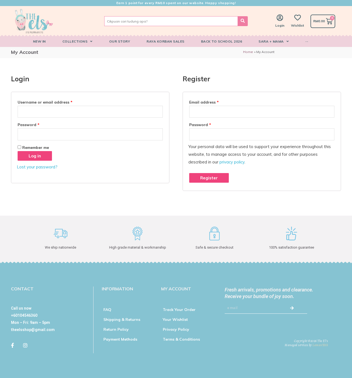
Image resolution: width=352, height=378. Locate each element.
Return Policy (116, 329)
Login (279, 25)
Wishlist (297, 25)
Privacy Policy (176, 329)
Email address (204, 102)
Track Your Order (179, 309)
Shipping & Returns (121, 319)
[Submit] (292, 308)
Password (28, 124)
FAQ (107, 309)
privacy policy (231, 162)
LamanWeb (320, 345)
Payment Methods (120, 339)
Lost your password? (37, 166)
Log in (35, 156)
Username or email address (45, 102)
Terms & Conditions (181, 339)
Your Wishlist (175, 319)
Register (209, 177)
